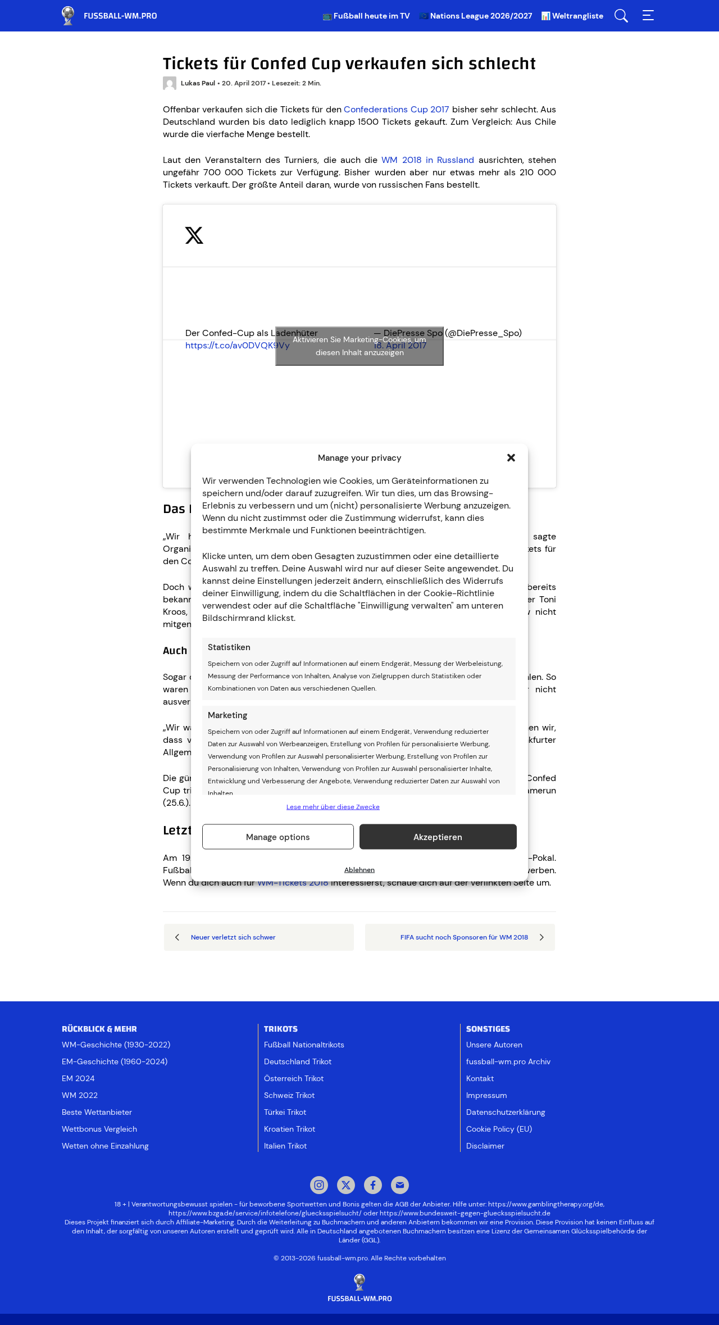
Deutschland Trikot (297, 1061)
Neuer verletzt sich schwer (233, 937)
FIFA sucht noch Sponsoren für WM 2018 (464, 937)
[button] (511, 458)
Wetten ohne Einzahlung (105, 1146)
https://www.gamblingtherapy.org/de (545, 1204)
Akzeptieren (437, 836)
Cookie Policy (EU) (499, 1129)
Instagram (319, 1186)
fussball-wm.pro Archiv (508, 1061)
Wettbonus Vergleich (99, 1129)
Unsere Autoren (494, 1045)
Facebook (373, 1186)
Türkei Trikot (285, 1112)
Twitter (346, 1186)
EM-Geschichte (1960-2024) (114, 1061)
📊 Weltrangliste (572, 16)
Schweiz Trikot (289, 1095)
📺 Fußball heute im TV (366, 16)
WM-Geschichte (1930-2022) (116, 1045)
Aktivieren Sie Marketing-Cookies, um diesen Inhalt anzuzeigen (359, 345)
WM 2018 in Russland (427, 160)
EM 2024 (78, 1078)
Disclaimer (485, 1146)
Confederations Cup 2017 (396, 109)
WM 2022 (80, 1095)
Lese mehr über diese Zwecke (333, 806)
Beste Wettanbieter (97, 1112)
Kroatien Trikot (289, 1129)
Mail (400, 1186)
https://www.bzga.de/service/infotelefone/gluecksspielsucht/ (265, 1213)
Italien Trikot (285, 1146)
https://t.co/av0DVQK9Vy (237, 345)
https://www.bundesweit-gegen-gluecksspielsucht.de (465, 1213)
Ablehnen (359, 869)
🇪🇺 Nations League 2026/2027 (475, 16)
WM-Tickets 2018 (293, 882)
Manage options (278, 836)
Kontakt (480, 1078)
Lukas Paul (198, 83)
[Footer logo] (359, 1288)
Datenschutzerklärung (505, 1112)
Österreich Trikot (294, 1078)
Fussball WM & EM (118, 15)
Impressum (486, 1095)
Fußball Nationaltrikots (304, 1045)
